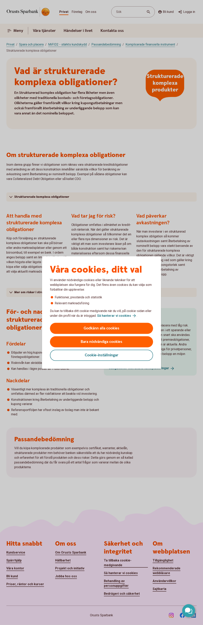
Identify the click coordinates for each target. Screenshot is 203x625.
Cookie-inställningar (101, 355)
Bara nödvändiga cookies (101, 341)
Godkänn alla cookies (101, 328)
